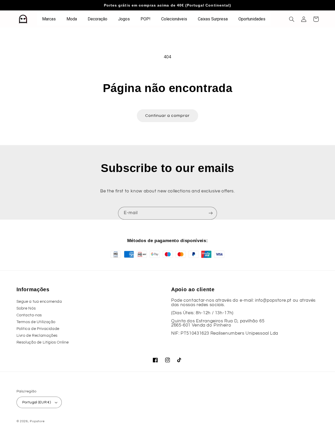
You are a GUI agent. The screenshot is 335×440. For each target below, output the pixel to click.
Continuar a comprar (167, 115)
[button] (292, 19)
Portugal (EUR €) (36, 402)
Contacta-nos (29, 315)
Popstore (37, 421)
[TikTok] (180, 360)
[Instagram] (167, 360)
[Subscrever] (211, 213)
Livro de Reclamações (37, 336)
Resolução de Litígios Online (42, 342)
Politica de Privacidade (38, 329)
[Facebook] (155, 360)
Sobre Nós (26, 308)
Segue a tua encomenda (39, 302)
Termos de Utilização (36, 322)
